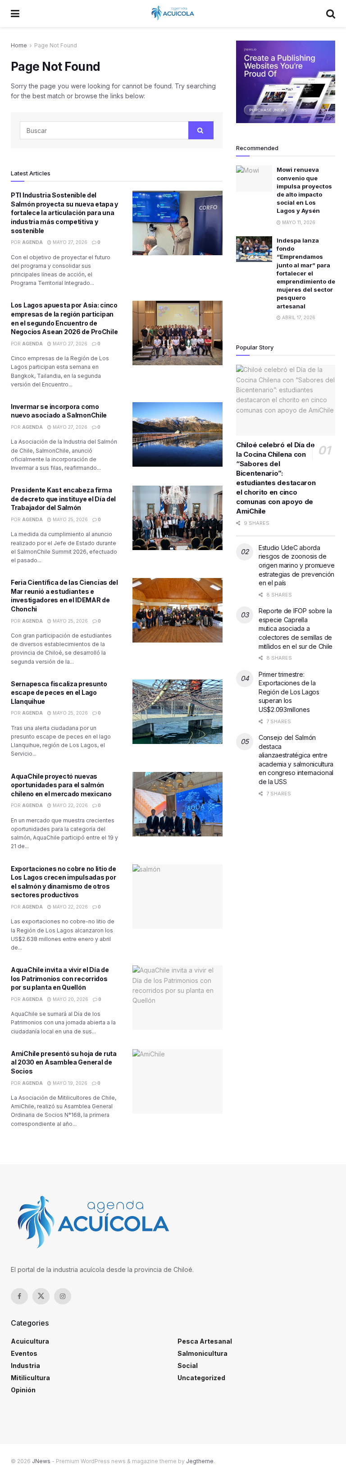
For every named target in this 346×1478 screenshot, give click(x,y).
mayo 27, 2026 (69, 242)
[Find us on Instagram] (62, 1296)
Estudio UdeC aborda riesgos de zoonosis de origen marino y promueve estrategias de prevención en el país (296, 565)
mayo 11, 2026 (298, 222)
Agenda (32, 242)
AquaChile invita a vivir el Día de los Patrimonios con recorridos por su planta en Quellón (60, 978)
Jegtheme (200, 1461)
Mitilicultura (30, 1378)
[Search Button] (330, 13)
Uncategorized (201, 1378)
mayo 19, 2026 (69, 1083)
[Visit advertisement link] (285, 82)
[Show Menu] (15, 13)
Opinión (23, 1390)
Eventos (24, 1353)
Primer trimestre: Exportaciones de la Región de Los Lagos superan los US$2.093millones (289, 691)
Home (19, 45)
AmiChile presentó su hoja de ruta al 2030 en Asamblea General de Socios (64, 1062)
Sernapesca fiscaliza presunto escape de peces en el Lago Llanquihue (59, 692)
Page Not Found (55, 45)
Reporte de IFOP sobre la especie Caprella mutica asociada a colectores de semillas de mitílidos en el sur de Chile (295, 628)
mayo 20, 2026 (69, 999)
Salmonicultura (203, 1353)
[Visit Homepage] (173, 14)
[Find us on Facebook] (19, 1296)
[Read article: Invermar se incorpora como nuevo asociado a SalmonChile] (177, 434)
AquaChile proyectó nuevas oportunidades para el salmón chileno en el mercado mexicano (61, 785)
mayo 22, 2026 (69, 805)
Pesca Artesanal (205, 1341)
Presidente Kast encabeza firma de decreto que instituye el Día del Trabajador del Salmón (63, 498)
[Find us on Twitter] (41, 1296)
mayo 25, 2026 (69, 519)
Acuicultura (30, 1341)
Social (188, 1365)
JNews (41, 1461)
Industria (25, 1365)
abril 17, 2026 (298, 317)
